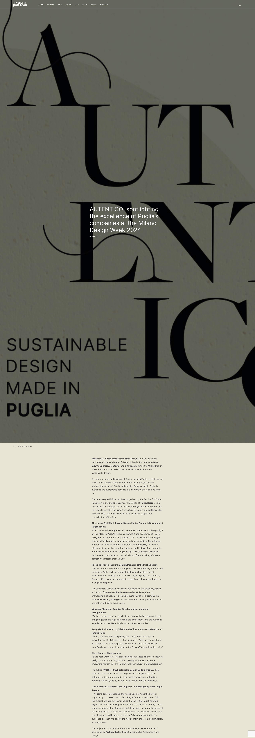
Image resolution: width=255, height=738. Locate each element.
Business (50, 4)
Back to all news (25, 446)
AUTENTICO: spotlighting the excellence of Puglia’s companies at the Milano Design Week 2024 (124, 219)
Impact (60, 4)
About (41, 4)
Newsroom (104, 4)
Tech (77, 4)
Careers (93, 4)
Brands (69, 4)
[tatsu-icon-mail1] (240, 5)
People (84, 4)
